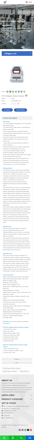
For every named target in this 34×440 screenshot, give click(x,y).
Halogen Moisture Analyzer (10, 371)
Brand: (3, 100)
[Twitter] (28, 430)
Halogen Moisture (24, 371)
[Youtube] (31, 430)
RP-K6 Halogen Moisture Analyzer (11, 368)
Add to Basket (20, 110)
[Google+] (22, 430)
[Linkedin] (25, 430)
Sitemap (4, 427)
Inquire (8, 110)
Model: (3, 98)
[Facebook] (20, 430)
